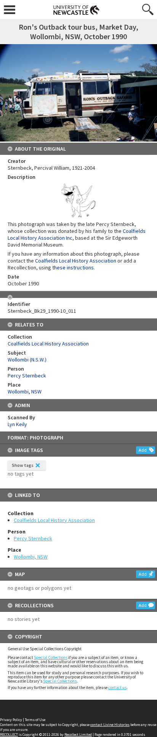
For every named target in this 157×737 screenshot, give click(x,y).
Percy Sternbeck (33, 538)
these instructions (73, 267)
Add (143, 450)
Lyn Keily (17, 424)
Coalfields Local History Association (54, 520)
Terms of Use (35, 719)
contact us (117, 687)
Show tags (23, 465)
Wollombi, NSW (31, 556)
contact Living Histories (110, 724)
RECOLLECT (9, 734)
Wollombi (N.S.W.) (27, 359)
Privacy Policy (11, 719)
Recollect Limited (78, 734)
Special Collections (50, 657)
